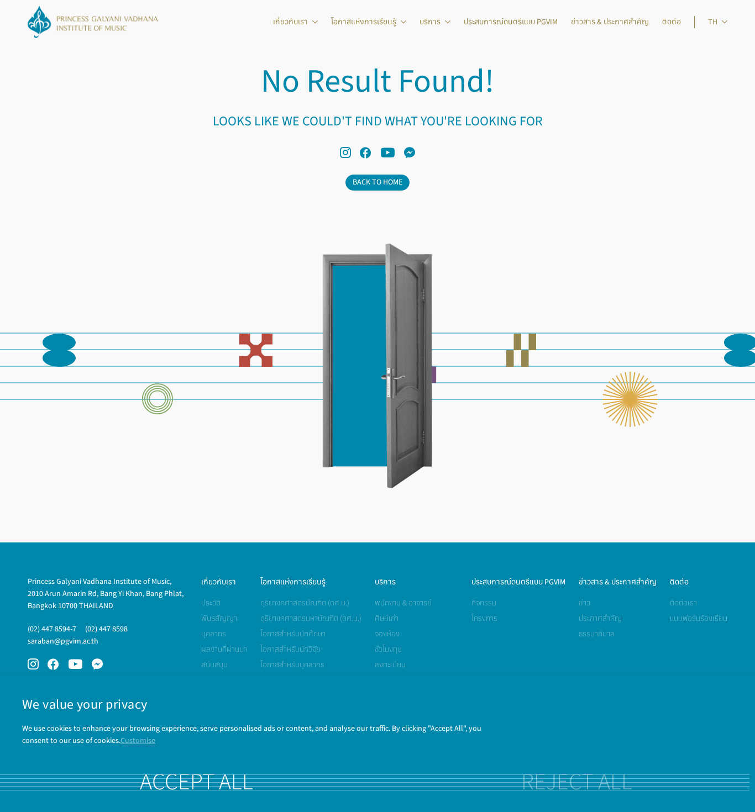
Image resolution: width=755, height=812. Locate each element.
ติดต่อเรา (683, 603)
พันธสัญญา (219, 618)
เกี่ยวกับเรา (290, 22)
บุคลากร (213, 634)
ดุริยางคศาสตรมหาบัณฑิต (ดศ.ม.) (310, 618)
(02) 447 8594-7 (52, 629)
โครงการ (484, 618)
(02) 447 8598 (106, 629)
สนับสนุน (214, 664)
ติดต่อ (671, 22)
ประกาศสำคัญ (600, 618)
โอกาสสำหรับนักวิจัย (290, 649)
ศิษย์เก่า (387, 618)
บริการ (430, 22)
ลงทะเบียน (390, 664)
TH (712, 22)
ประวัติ (211, 603)
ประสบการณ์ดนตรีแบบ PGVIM (511, 22)
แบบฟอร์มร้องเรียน (698, 618)
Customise (137, 740)
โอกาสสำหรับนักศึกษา (293, 634)
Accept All (196, 782)
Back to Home (377, 182)
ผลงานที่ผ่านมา (224, 649)
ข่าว (584, 603)
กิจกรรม (483, 603)
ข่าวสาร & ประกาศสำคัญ (610, 22)
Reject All (576, 782)
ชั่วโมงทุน (388, 649)
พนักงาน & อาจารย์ (403, 603)
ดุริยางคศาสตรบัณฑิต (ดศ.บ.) (304, 603)
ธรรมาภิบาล (597, 634)
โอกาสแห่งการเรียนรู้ (363, 22)
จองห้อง (387, 634)
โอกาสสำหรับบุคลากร (292, 664)
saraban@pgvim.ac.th (63, 641)
